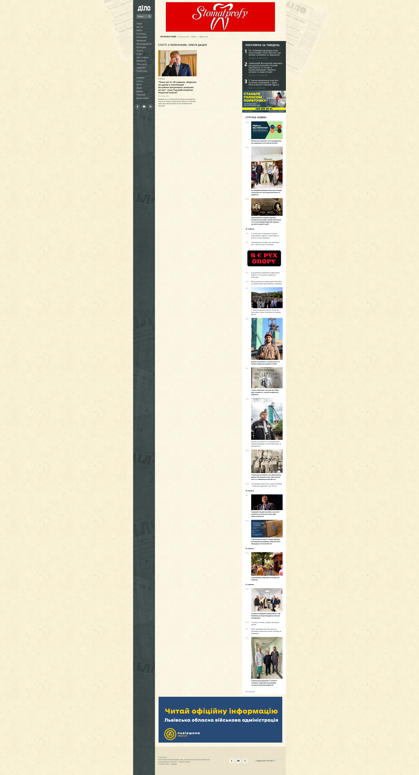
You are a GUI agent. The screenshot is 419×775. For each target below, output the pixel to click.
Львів (139, 23)
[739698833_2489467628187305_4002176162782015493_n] (220, 31)
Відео (139, 87)
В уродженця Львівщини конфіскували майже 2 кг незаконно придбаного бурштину (265, 275)
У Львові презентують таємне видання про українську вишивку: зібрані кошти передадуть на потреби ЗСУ (265, 541)
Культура (141, 47)
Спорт (139, 54)
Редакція (140, 94)
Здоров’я (141, 67)
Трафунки (141, 71)
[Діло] (144, 8)
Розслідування (143, 43)
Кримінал (141, 40)
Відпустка (204, 37)
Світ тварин (142, 57)
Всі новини (250, 691)
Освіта (139, 50)
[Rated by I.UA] (278, 761)
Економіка (141, 37)
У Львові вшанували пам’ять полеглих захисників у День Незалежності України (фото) (264, 82)
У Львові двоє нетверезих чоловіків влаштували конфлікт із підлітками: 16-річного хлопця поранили (265, 236)
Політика (141, 33)
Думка (139, 91)
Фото (139, 84)
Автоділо (141, 60)
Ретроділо (141, 64)
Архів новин (142, 98)
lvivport (174, 764)
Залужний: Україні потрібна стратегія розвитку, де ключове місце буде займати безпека (265, 514)
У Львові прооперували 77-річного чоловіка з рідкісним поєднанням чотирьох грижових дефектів (264, 683)
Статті (139, 81)
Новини (140, 77)
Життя (139, 27)
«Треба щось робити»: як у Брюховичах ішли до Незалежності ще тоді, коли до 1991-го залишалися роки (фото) (266, 477)
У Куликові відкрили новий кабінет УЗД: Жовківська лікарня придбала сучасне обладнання (266, 616)
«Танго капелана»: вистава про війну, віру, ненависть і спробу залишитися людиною (265, 392)
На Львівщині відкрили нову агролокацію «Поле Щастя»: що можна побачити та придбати (265, 53)
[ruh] (264, 267)
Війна (139, 30)
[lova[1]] (220, 742)
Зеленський (184, 37)
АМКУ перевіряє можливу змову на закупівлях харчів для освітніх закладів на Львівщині (266, 631)
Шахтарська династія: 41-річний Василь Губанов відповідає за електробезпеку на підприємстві (266, 444)
